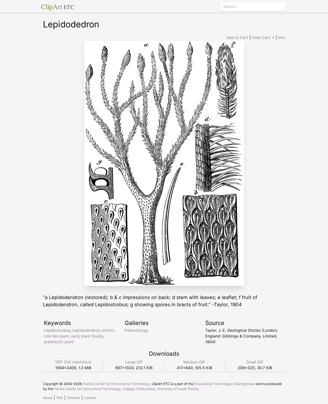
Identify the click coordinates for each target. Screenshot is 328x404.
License (90, 398)
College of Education (139, 389)
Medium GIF (194, 362)
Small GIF (254, 362)
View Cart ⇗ (263, 37)
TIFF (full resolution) (73, 362)
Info (281, 37)
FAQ (59, 398)
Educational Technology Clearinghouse (224, 384)
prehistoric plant (59, 341)
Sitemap (73, 398)
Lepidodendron (86, 330)
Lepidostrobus (57, 330)
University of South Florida (177, 389)
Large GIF (134, 362)
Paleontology (137, 330)
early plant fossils (87, 336)
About (47, 398)
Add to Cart (237, 37)
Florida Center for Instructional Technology (116, 384)
